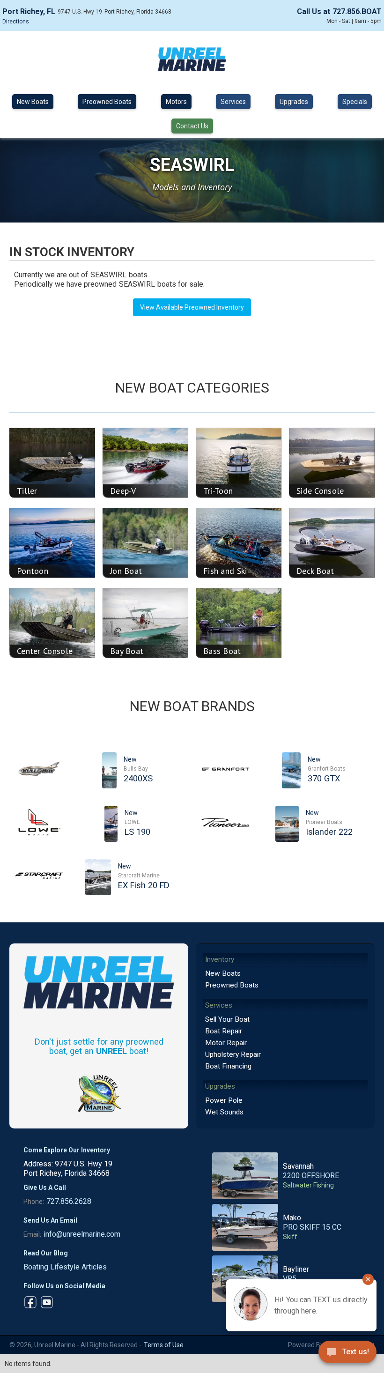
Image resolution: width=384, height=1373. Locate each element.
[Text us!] (347, 1354)
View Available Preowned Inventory (192, 307)
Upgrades (294, 101)
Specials (354, 101)
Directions (15, 21)
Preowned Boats (107, 101)
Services (233, 101)
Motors (176, 101)
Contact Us (192, 126)
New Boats (33, 101)
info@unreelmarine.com (82, 1234)
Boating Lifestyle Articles (65, 1266)
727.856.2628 (68, 1201)
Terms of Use (164, 1345)
